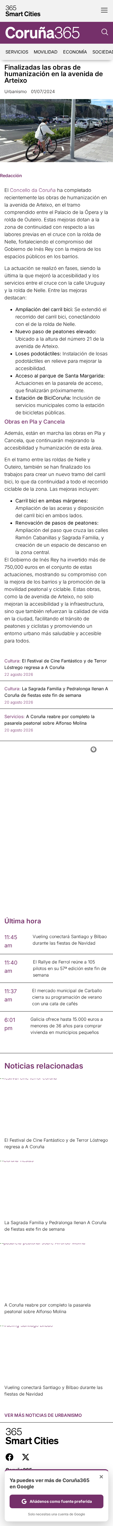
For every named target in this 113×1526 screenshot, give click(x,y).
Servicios (16, 52)
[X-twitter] (26, 1457)
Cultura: (12, 661)
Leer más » (13, 1154)
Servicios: (14, 716)
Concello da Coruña (33, 190)
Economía (75, 52)
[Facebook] (9, 1457)
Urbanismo (15, 91)
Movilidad (46, 52)
